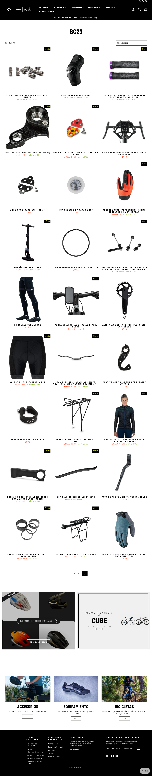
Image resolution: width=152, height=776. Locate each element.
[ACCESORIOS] (27, 689)
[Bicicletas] (124, 689)
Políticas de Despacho (34, 752)
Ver (76, 718)
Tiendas (51, 754)
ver (27, 716)
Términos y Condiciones (35, 755)
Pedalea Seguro (54, 757)
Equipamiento (94, 7)
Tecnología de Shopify (76, 767)
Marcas (109, 7)
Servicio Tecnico (46, 11)
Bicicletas (43, 7)
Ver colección (75, 749)
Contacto (51, 750)
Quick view (28, 91)
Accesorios (59, 7)
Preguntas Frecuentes (56, 747)
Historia (29, 749)
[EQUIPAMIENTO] (76, 689)
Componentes (76, 7)
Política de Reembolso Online (34, 763)
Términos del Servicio (34, 759)
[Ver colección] (38, 620)
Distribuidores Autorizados (31, 745)
